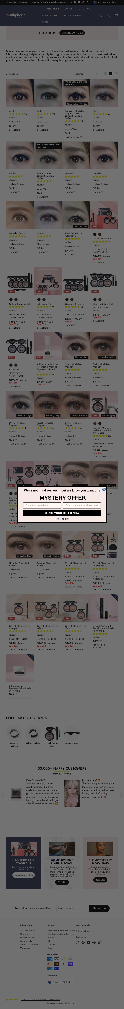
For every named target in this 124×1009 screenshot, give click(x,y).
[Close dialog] (104, 489)
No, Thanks (62, 519)
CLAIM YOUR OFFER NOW (62, 513)
